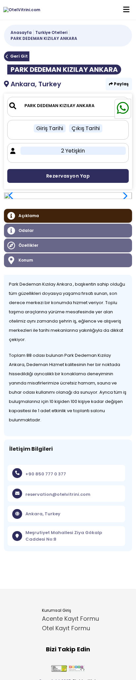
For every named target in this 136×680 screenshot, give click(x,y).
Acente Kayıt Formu (70, 618)
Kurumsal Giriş (56, 610)
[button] (123, 195)
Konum (25, 260)
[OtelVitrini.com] (20, 10)
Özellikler (28, 245)
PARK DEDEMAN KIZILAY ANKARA (44, 38)
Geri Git (19, 56)
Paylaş (121, 84)
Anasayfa (21, 32)
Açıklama (28, 215)
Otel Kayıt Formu (66, 628)
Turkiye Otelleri (51, 32)
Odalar (26, 230)
